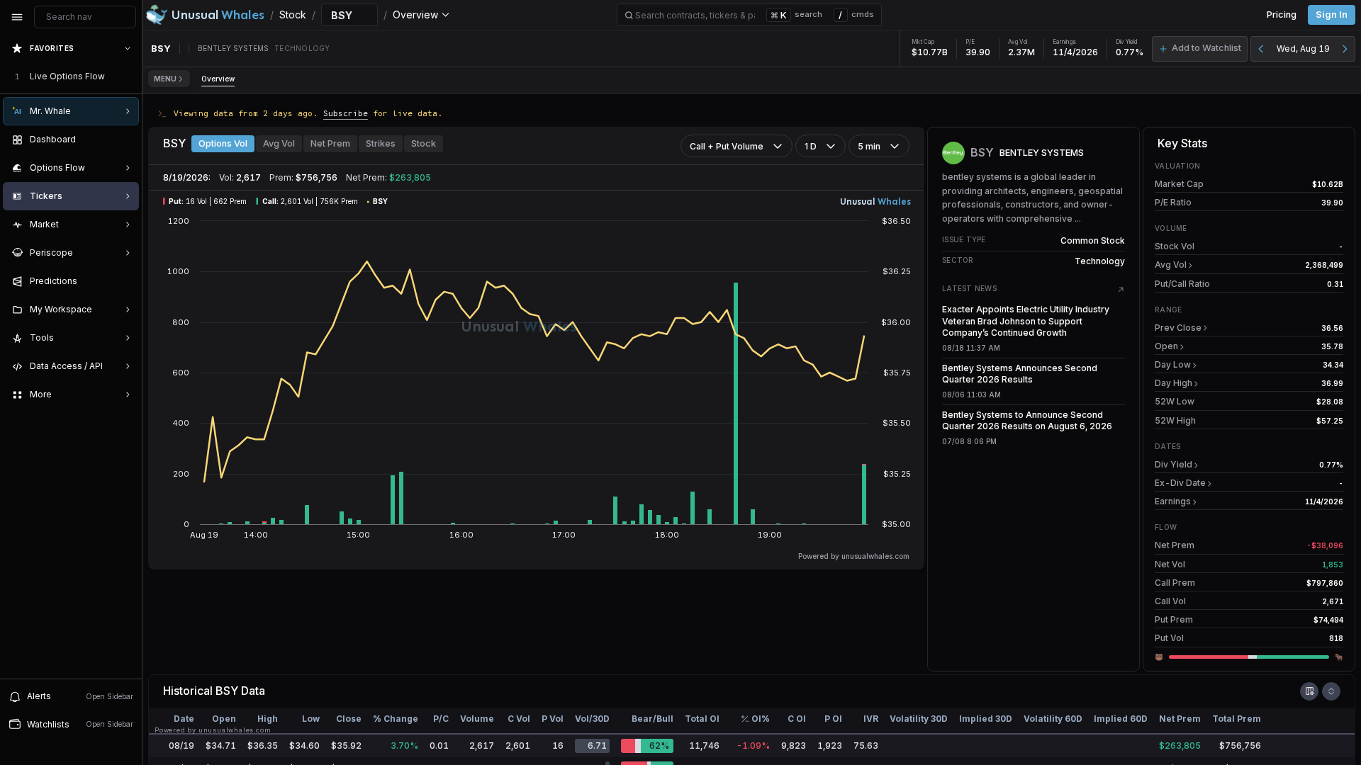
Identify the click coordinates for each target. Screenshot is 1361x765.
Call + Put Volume (726, 146)
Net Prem (330, 143)
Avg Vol (279, 143)
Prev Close (1178, 327)
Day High (1173, 383)
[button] (1199, 49)
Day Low (1173, 364)
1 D (811, 146)
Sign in (1332, 14)
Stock (423, 143)
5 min (869, 146)
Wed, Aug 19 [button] (1303, 48)
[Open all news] (1120, 289)
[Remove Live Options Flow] (129, 76)
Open (1166, 346)
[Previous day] (1261, 48)
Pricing (1281, 14)
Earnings (1173, 501)
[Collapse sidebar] (17, 17)
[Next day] (1345, 48)
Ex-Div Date (1180, 482)
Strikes (381, 143)
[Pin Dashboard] (124, 139)
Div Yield (1173, 464)
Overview (218, 78)
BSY (226, 691)
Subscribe (345, 113)
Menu (165, 78)
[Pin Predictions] (124, 281)
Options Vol (222, 143)
